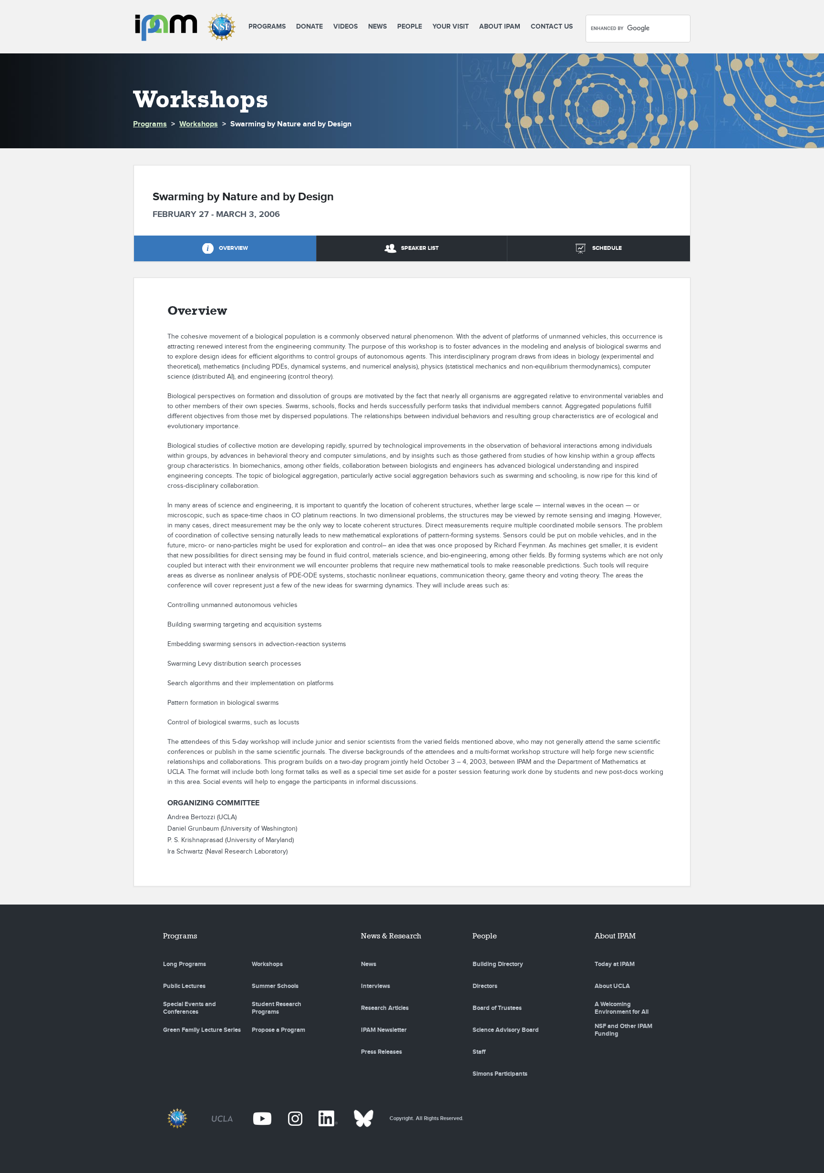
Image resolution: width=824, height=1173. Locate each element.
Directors (485, 986)
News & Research (391, 935)
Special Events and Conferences (189, 1008)
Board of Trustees (497, 1008)
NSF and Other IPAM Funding (623, 1030)
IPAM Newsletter (384, 1030)
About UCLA (612, 986)
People (409, 26)
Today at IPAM (615, 964)
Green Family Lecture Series (202, 1030)
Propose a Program (278, 1030)
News (377, 26)
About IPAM (499, 26)
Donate (309, 26)
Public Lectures (184, 986)
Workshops (198, 124)
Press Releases (381, 1052)
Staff (479, 1052)
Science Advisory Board (506, 1030)
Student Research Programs (276, 1008)
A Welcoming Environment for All (622, 1008)
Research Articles (385, 1008)
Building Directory (498, 964)
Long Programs (184, 964)
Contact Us (552, 26)
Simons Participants (500, 1074)
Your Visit (451, 26)
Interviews (375, 986)
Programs (267, 26)
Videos (345, 26)
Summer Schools (275, 986)
